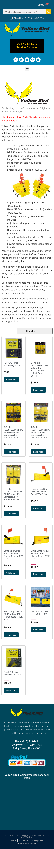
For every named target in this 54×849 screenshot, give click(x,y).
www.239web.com (27, 837)
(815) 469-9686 (30, 741)
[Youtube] (27, 59)
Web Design (42, 835)
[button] (27, 69)
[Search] (48, 11)
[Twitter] (21, 59)
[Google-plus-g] (32, 59)
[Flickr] (38, 59)
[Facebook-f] (15, 59)
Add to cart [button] (11, 379)
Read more (38, 390)
